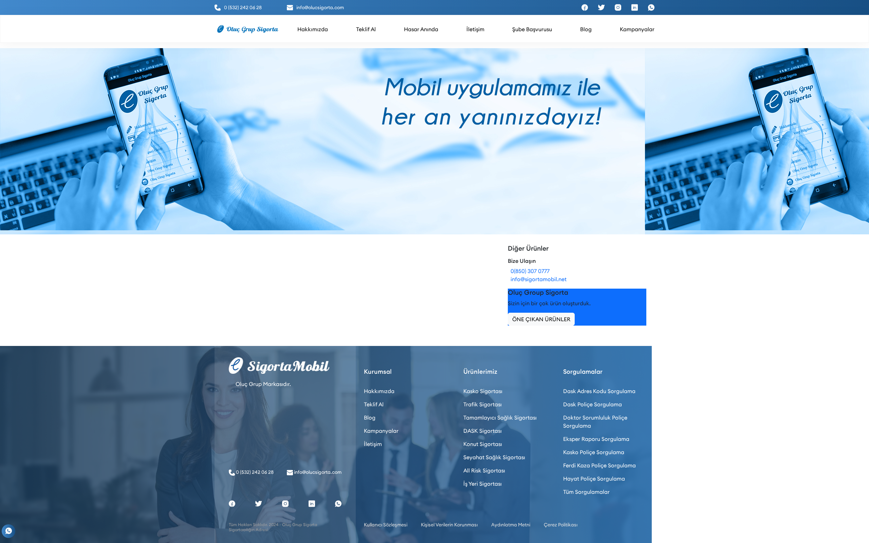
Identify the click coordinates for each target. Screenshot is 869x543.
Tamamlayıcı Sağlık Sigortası (500, 417)
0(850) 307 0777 (529, 271)
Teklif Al (374, 404)
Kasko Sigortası (482, 391)
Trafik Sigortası (482, 404)
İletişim (373, 444)
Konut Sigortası (482, 444)
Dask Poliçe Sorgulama (592, 404)
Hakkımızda (379, 391)
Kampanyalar (381, 430)
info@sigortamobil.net (537, 279)
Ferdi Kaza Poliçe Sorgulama (599, 465)
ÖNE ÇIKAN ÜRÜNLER (541, 319)
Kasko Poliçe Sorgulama (593, 452)
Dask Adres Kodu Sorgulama (599, 391)
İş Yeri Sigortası (482, 483)
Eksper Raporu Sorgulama (596, 438)
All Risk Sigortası (484, 470)
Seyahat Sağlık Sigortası (494, 457)
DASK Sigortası (482, 430)
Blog (369, 417)
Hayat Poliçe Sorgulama (594, 478)
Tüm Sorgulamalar (586, 491)
